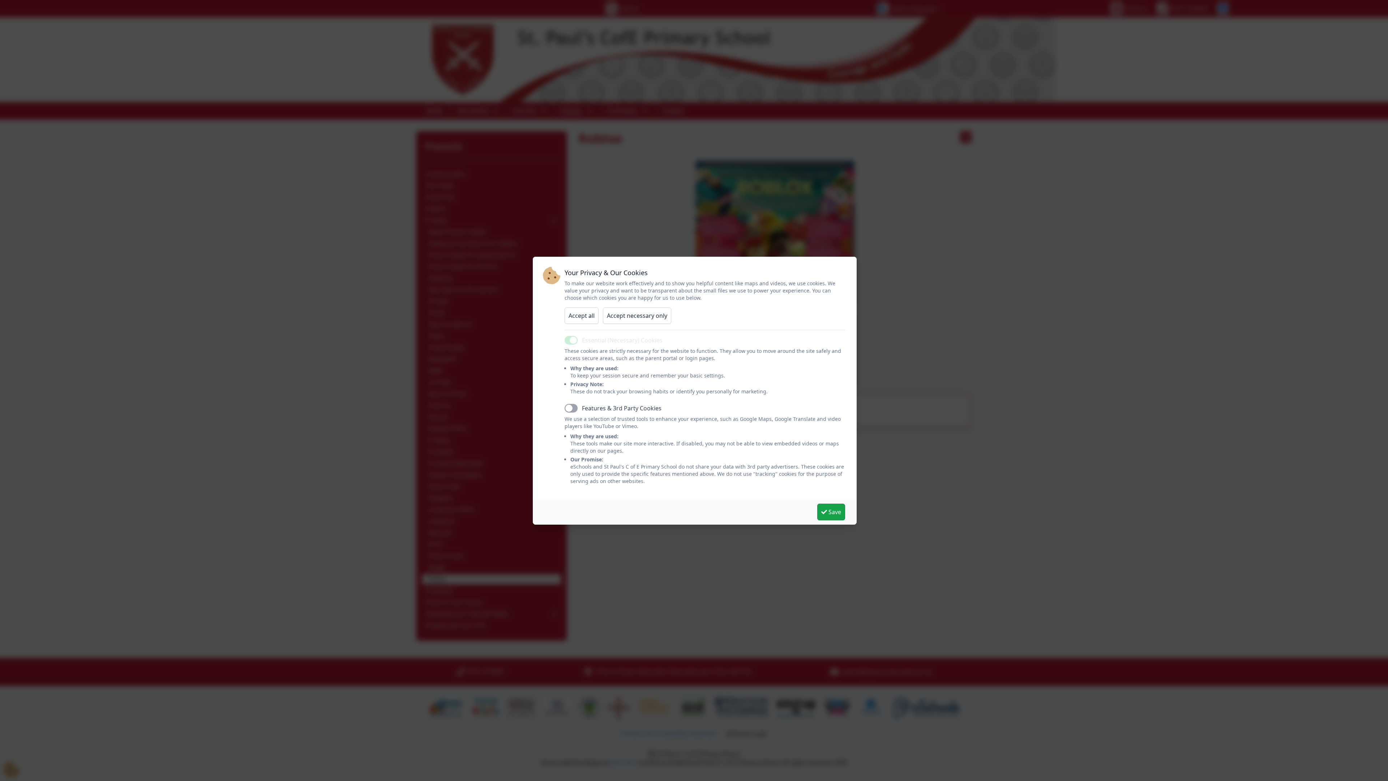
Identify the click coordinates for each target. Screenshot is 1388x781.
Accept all (582, 316)
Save (834, 512)
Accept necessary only (637, 316)
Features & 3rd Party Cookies (621, 408)
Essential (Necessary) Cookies (622, 340)
